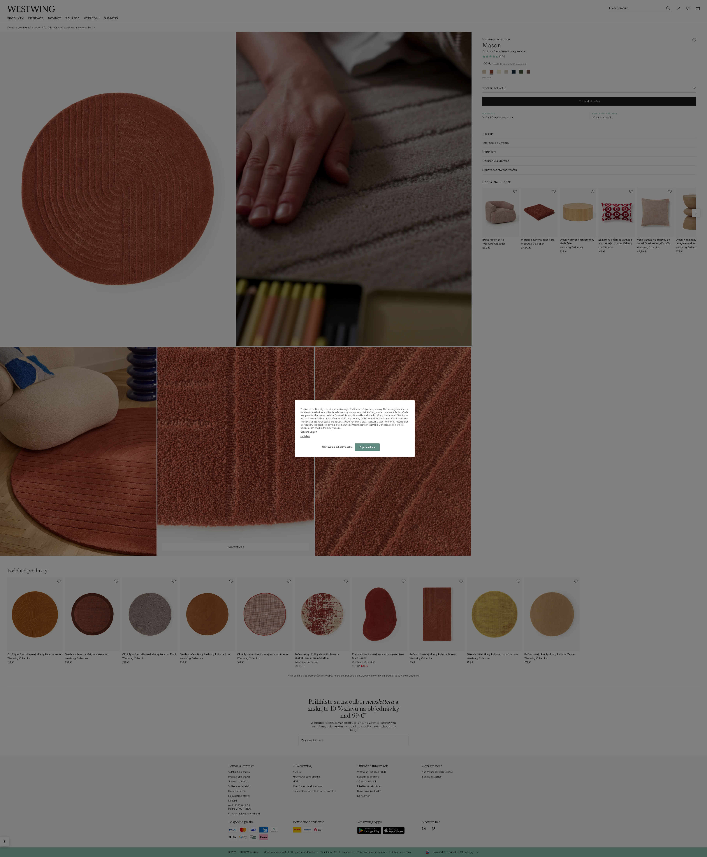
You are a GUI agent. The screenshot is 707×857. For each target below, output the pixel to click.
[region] (355, 428)
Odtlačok (305, 436)
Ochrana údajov (308, 431)
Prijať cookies (367, 447)
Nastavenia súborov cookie (337, 447)
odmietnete (397, 424)
